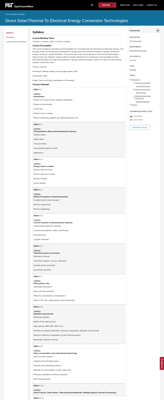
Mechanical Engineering (138, 51)
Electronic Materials (143, 102)
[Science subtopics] (130, 105)
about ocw (125, 5)
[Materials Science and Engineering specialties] (134, 97)
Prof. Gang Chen (135, 41)
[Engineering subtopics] (130, 79)
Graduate (133, 70)
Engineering (135, 80)
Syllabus (10, 33)
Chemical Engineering (143, 83)
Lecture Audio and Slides (16, 42)
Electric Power (141, 93)
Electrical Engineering (142, 89)
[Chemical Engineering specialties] (134, 83)
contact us (152, 5)
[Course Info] (158, 30)
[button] (140, 127)
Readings (10, 37)
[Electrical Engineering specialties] (134, 89)
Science (134, 105)
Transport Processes (143, 86)
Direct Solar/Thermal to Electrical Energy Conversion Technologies (66, 20)
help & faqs (138, 5)
